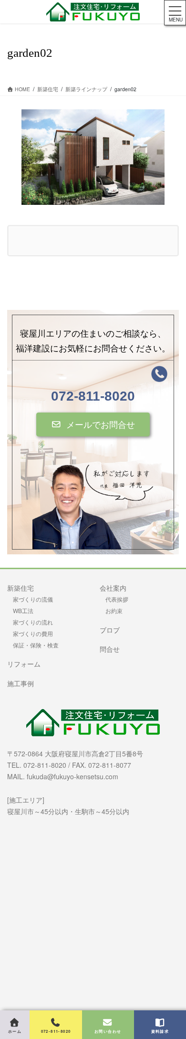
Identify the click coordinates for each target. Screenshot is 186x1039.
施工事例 (20, 683)
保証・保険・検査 (36, 645)
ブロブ (110, 630)
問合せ (110, 649)
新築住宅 (20, 588)
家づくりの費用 (33, 633)
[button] (93, 424)
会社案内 (113, 588)
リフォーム (24, 663)
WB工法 (23, 610)
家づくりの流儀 (33, 599)
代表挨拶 (116, 599)
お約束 (114, 610)
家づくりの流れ (33, 622)
